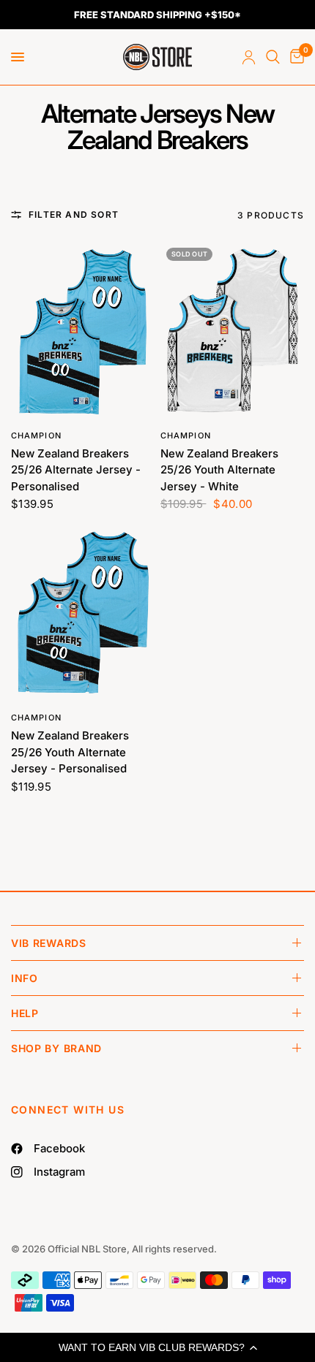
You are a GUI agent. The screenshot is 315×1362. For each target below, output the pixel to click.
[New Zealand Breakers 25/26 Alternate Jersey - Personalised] (83, 331)
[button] (157, 1347)
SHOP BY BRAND (56, 1048)
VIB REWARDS (48, 943)
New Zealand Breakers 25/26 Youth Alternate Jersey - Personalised (70, 751)
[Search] (273, 57)
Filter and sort (74, 214)
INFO (24, 978)
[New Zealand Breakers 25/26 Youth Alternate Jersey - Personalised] (83, 613)
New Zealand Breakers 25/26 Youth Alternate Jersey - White (219, 469)
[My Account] (249, 57)
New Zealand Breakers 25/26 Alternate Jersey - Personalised (76, 469)
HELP (25, 1013)
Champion (36, 435)
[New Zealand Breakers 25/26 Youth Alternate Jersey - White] (232, 331)
